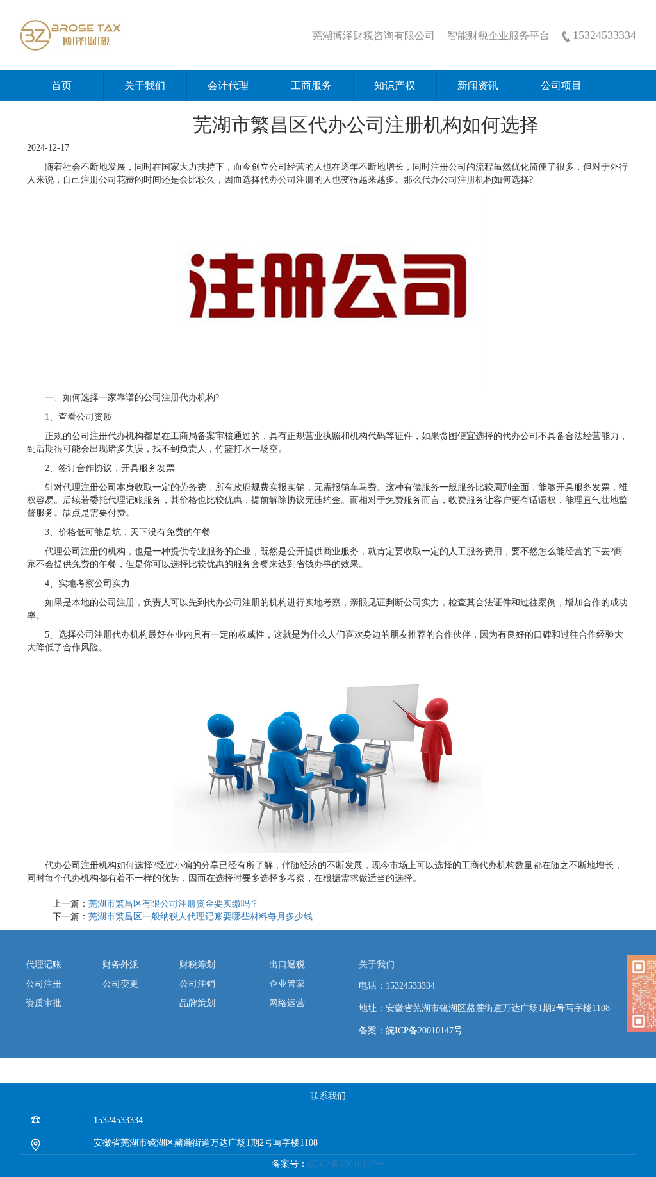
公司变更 (120, 984)
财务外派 (120, 964)
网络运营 (287, 1003)
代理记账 (44, 964)
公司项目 (561, 85)
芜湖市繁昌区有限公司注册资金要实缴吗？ (173, 904)
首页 (61, 85)
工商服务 (311, 85)
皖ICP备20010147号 (424, 1030)
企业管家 (287, 984)
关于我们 (144, 85)
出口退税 (287, 964)
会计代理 (228, 85)
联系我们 (61, 116)
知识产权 (394, 85)
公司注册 (44, 984)
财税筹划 (197, 964)
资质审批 (44, 1003)
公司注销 (197, 984)
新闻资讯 (477, 85)
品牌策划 (197, 1003)
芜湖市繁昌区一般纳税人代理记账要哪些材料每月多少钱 (200, 916)
